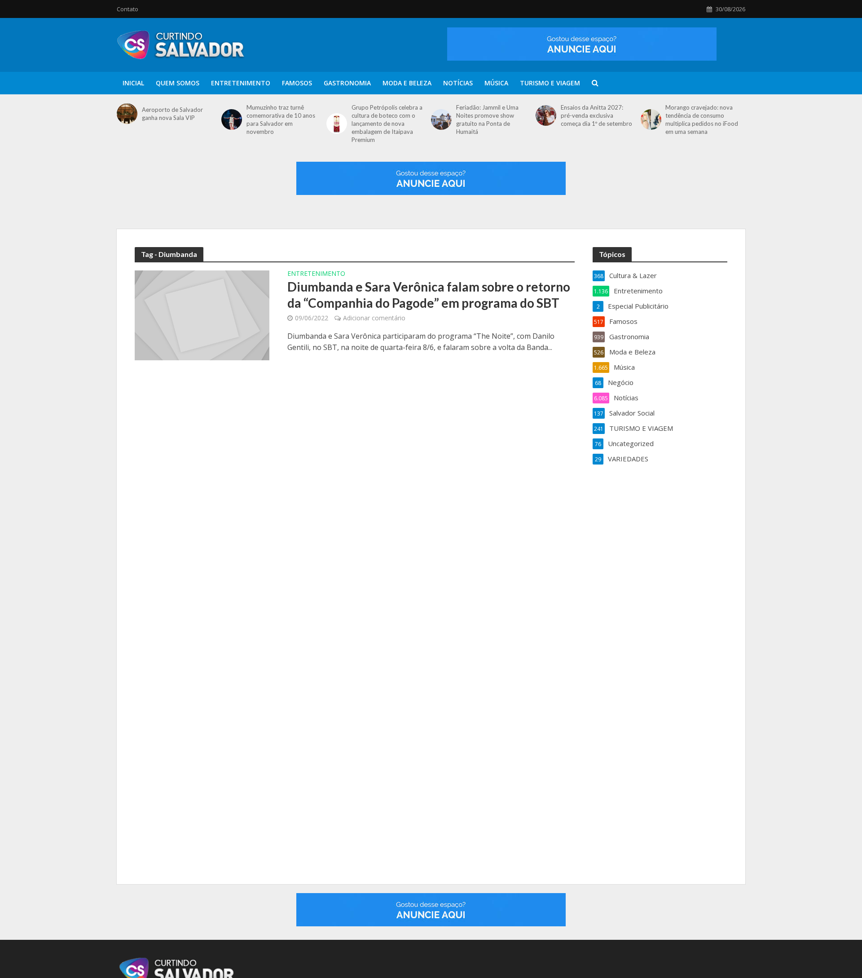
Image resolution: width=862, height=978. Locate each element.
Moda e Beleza (407, 83)
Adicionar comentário (374, 318)
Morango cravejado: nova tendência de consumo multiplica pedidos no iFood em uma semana (701, 119)
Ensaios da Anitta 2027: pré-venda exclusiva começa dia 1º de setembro (596, 115)
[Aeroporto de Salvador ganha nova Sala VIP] (127, 113)
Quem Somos (177, 83)
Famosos (297, 83)
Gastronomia (347, 83)
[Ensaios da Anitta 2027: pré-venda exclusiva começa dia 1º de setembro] (546, 115)
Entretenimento (240, 83)
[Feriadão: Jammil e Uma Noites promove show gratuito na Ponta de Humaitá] (441, 119)
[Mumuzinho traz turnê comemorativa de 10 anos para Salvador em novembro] (231, 119)
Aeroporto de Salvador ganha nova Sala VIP (172, 113)
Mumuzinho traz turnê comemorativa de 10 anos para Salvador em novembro (280, 119)
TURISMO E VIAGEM (550, 83)
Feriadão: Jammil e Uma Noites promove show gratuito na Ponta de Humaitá (487, 119)
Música (496, 83)
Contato (127, 9)
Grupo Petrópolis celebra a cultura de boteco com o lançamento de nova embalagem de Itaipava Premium (387, 123)
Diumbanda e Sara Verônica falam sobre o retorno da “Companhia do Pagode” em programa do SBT (428, 294)
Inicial (133, 83)
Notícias (458, 83)
